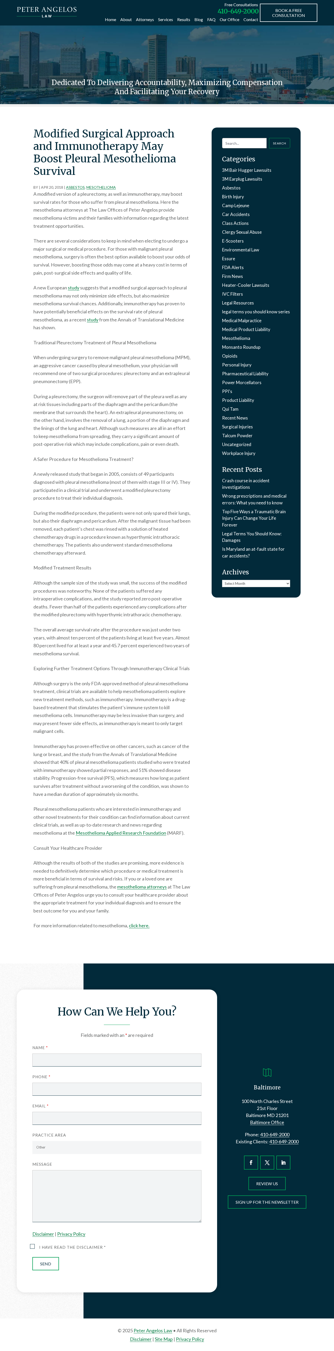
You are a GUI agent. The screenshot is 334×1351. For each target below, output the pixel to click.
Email (40, 1105)
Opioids (229, 356)
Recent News (235, 418)
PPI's (227, 391)
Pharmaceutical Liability (245, 373)
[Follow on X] (267, 1163)
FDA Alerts (233, 267)
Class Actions (235, 223)
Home (110, 19)
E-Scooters (233, 241)
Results (183, 19)
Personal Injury (237, 364)
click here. (139, 925)
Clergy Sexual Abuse (242, 232)
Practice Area (49, 1135)
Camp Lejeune (235, 205)
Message (42, 1164)
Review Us (267, 1183)
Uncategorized (236, 444)
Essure (228, 258)
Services (165, 19)
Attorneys (145, 19)
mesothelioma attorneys (142, 887)
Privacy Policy (71, 1234)
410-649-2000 (238, 11)
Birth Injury (233, 196)
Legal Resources (238, 303)
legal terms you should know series (256, 311)
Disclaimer (43, 1234)
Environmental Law (240, 249)
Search (279, 143)
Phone (41, 1076)
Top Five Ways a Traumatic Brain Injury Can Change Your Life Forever (254, 518)
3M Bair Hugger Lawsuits (246, 170)
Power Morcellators (241, 382)
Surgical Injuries (237, 426)
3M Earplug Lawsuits (242, 179)
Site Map (164, 1339)
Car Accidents (236, 214)
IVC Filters (232, 294)
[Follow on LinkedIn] (283, 1163)
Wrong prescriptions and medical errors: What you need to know (254, 499)
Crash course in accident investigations (246, 484)
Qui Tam (230, 409)
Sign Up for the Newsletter (267, 1202)
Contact (250, 19)
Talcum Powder (237, 435)
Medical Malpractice (241, 320)
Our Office (229, 19)
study (73, 287)
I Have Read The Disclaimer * (72, 1247)
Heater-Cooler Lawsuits (245, 285)
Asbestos (75, 187)
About (126, 19)
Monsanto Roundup (241, 347)
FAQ (211, 19)
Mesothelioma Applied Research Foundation (121, 833)
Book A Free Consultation (288, 13)
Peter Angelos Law (153, 1330)
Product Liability (238, 400)
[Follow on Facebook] (251, 1163)
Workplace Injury (238, 453)
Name (40, 1047)
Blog (198, 19)
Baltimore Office (267, 1122)
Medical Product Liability (246, 329)
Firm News (232, 276)
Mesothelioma (101, 187)
